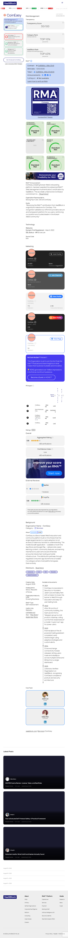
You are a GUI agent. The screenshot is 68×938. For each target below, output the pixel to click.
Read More (40, 568)
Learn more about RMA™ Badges (13, 64)
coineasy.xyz (30, 612)
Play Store (34, 615)
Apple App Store (32, 617)
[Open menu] (62, 2)
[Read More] (43, 194)
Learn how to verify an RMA (37, 81)
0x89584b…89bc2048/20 (45, 72)
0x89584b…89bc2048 (46, 66)
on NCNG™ (41, 377)
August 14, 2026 (7, 878)
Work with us (51, 511)
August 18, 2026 (7, 868)
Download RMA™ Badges (45, 117)
